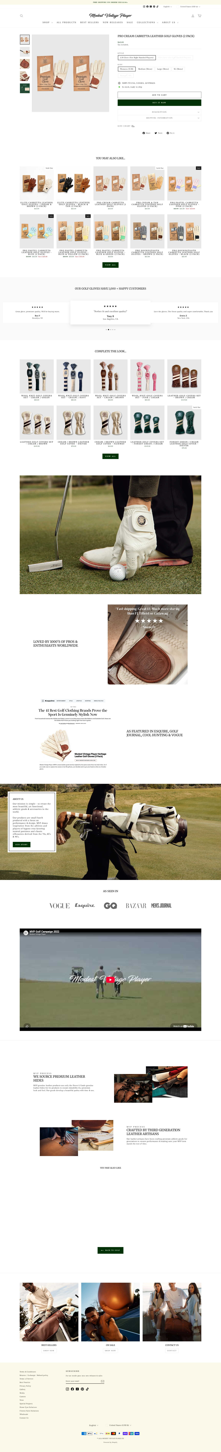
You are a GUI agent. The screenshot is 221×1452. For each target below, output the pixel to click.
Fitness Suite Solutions (29, 1411)
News (22, 1400)
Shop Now (49, 1351)
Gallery (22, 1389)
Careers (23, 1397)
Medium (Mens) (145, 69)
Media (22, 1393)
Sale (130, 22)
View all (110, 265)
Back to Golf (112, 1250)
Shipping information (159, 118)
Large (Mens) (163, 69)
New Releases (113, 22)
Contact (172, 1351)
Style (121, 53)
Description (159, 112)
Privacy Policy (25, 1386)
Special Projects (26, 1404)
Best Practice (25, 1382)
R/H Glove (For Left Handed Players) (174, 57)
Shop (47, 22)
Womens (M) (125, 75)
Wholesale (24, 1414)
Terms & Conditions (28, 1372)
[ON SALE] (110, 1312)
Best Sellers (89, 22)
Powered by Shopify (110, 1442)
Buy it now (159, 103)
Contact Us (24, 1418)
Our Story (21, 844)
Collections (146, 22)
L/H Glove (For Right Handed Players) (137, 57)
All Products (66, 22)
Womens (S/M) (126, 69)
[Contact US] (172, 1312)
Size (120, 64)
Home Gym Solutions (28, 1407)
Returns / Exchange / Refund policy (34, 1375)
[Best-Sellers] (49, 1312)
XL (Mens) (178, 69)
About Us (169, 22)
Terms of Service (26, 1379)
